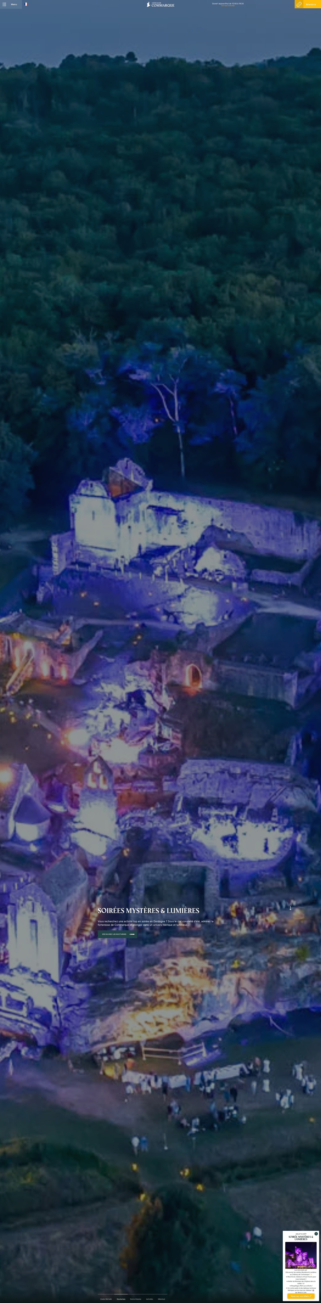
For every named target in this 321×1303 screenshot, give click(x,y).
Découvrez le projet (111, 934)
